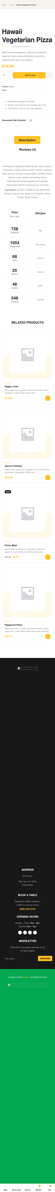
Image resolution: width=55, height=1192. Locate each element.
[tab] (27, 140)
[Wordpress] (35, 932)
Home (4, 4)
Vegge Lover (11, 386)
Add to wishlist (50, 75)
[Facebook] (20, 932)
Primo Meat (11, 545)
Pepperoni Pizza (13, 624)
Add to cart (30, 75)
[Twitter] (25, 932)
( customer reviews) (21, 46)
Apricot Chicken (13, 465)
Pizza (11, 4)
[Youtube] (30, 932)
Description (27, 140)
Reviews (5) (27, 149)
